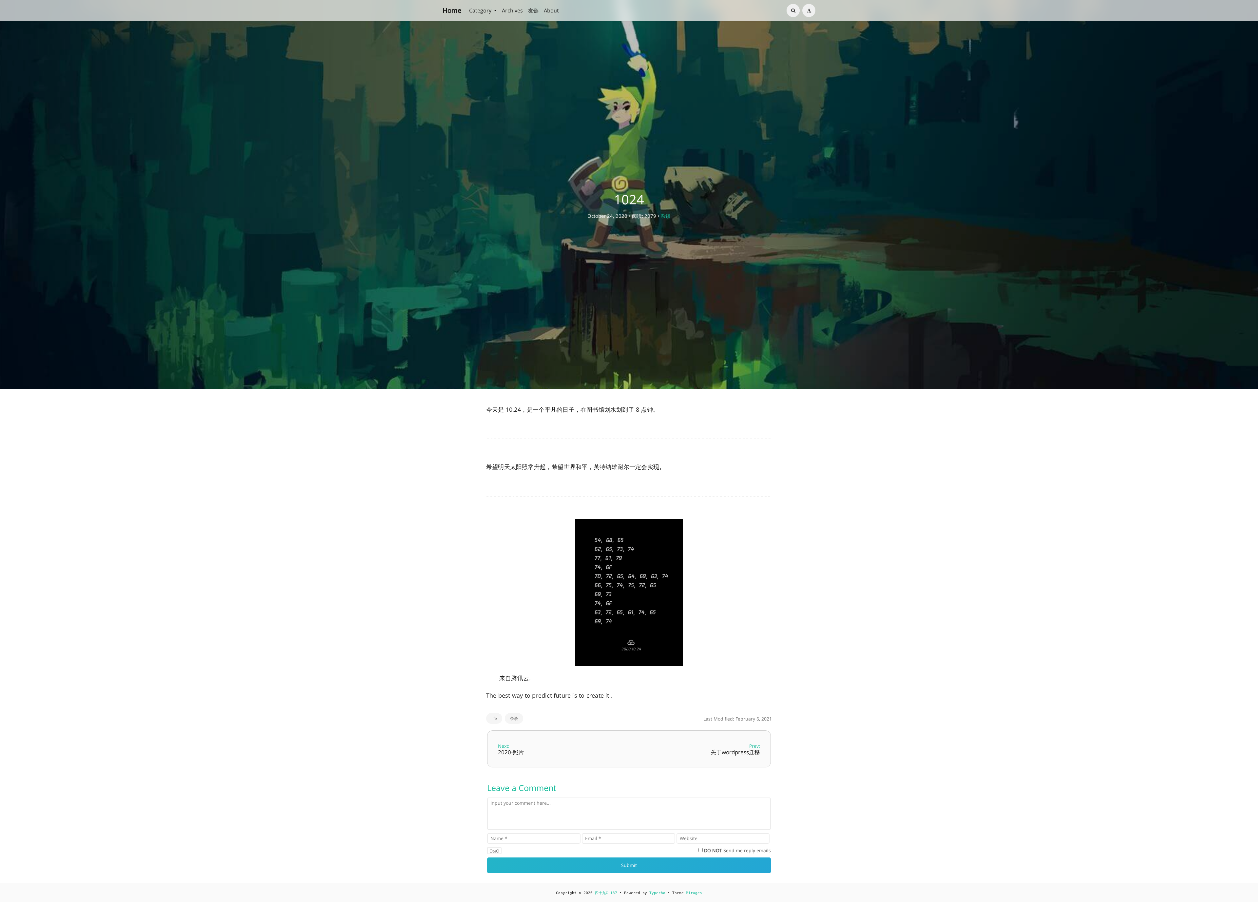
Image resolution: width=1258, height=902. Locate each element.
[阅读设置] (808, 10)
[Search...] (793, 10)
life (494, 718)
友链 (533, 10)
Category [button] (481, 10)
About (551, 10)
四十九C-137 (606, 893)
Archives (512, 10)
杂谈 (666, 216)
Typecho (657, 893)
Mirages (694, 893)
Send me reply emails (737, 850)
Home (452, 10)
